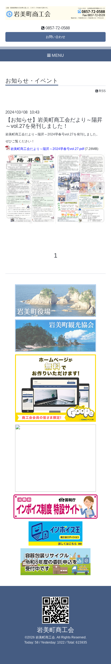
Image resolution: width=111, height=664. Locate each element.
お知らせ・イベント (31, 81)
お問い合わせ (55, 37)
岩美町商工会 (55, 630)
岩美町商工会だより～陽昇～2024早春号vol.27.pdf (47, 149)
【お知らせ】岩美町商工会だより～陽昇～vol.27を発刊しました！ (53, 123)
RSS (102, 91)
